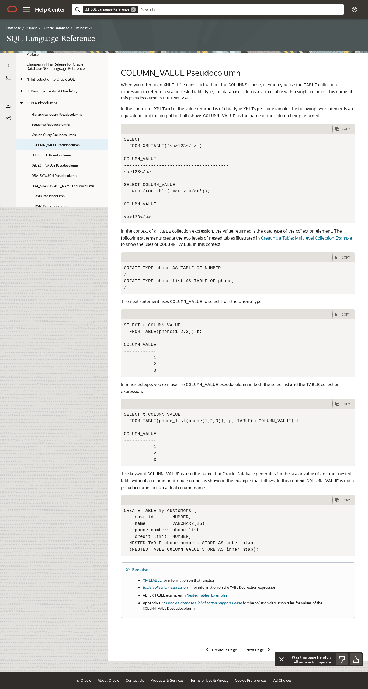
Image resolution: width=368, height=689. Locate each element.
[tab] (226, 129)
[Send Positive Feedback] (356, 659)
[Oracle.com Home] (12, 9)
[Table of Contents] (8, 65)
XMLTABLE (152, 580)
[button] (26, 9)
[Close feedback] (281, 659)
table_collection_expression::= (167, 587)
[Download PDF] (8, 105)
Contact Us (135, 680)
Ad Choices (282, 680)
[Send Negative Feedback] (342, 659)
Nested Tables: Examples (206, 595)
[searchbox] (241, 9)
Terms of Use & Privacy (209, 680)
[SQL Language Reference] (8, 92)
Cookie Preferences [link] (251, 680)
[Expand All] (8, 78)
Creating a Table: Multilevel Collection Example (306, 238)
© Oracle (83, 680)
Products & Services (167, 680)
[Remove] (133, 9)
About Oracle (108, 680)
